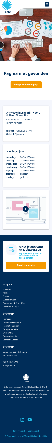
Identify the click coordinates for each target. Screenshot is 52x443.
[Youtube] (29, 420)
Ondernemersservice (12, 322)
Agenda (6, 292)
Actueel (6, 296)
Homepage (7, 318)
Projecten (7, 289)
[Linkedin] (22, 420)
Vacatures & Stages (11, 306)
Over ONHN (8, 332)
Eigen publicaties (10, 336)
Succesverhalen (9, 299)
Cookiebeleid (33, 430)
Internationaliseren (11, 325)
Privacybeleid (19, 430)
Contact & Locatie (10, 339)
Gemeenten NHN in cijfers (14, 303)
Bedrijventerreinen (11, 329)
